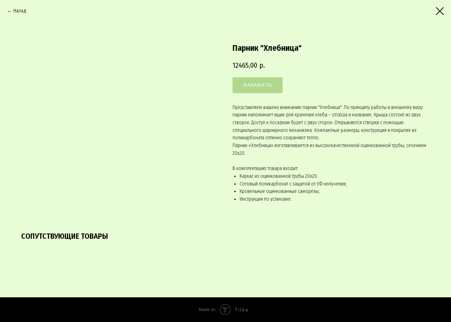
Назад (19, 11)
